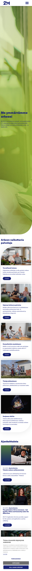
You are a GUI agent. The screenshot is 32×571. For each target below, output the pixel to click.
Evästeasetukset (16, 558)
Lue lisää (5, 554)
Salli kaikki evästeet (16, 567)
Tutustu (7, 278)
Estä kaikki (15, 563)
